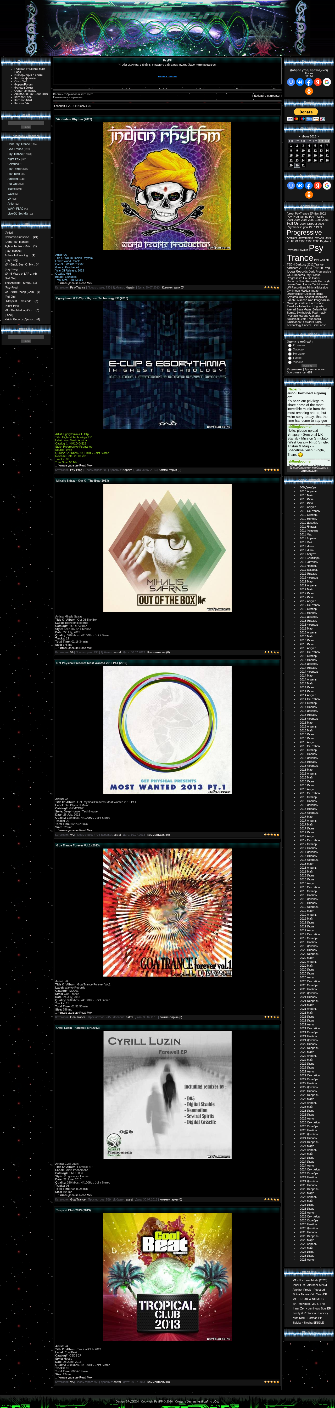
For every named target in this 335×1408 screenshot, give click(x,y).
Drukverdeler (295, 293)
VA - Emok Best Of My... (20, 264)
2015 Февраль (309, 718)
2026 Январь (308, 1232)
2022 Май (306, 1059)
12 (315, 150)
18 (309, 155)
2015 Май (306, 730)
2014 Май (306, 683)
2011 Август (308, 554)
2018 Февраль (309, 859)
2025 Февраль (309, 1189)
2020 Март (307, 957)
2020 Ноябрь (308, 989)
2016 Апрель (308, 773)
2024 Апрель (308, 1149)
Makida (305, 290)
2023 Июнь (307, 1110)
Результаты (294, 369)
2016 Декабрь (309, 804)
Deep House (303, 284)
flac (316, 213)
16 (297, 155)
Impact (315, 290)
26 (315, 160)
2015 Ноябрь (308, 753)
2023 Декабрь (309, 1134)
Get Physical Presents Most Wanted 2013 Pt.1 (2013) (91, 663)
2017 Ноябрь (308, 848)
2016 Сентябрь (310, 793)
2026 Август (308, 1259)
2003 (325, 219)
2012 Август (308, 601)
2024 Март (307, 1145)
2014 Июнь (307, 687)
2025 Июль (307, 1208)
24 (303, 160)
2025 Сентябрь (310, 1216)
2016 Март (307, 769)
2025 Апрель (308, 1196)
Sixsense (301, 300)
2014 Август (308, 695)
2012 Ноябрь (308, 612)
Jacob (291, 300)
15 (291, 155)
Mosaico (322, 287)
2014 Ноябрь (308, 706)
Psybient (325, 241)
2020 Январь (308, 949)
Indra (302, 306)
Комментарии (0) (173, 287)
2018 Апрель (308, 867)
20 (321, 155)
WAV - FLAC (16, 208)
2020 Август (308, 977)
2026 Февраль (309, 1236)
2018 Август (308, 883)
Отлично (299, 345)
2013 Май (306, 636)
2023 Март (307, 1098)
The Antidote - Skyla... (18, 282)
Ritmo (319, 293)
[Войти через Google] (327, 82)
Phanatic (292, 315)
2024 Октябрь (309, 1173)
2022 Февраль (309, 1047)
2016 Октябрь (309, 797)
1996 (318, 219)
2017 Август (308, 836)
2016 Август (308, 789)
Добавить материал (267, 95)
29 (291, 165)
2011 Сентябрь (310, 557)
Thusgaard (314, 318)
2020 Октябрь (309, 985)
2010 (290, 241)
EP (312, 213)
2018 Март (307, 863)
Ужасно (298, 361)
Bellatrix (317, 309)
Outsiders (308, 322)
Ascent (309, 296)
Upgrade (317, 306)
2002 (323, 213)
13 (321, 150)
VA (9, 198)
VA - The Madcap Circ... (20, 310)
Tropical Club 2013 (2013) (73, 1210)
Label (11, 193)
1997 (312, 227)
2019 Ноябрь (308, 942)
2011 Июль (307, 550)
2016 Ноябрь (308, 801)
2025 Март (307, 1193)
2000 (316, 241)
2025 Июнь (307, 1204)
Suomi (11, 188)
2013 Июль (307, 644)
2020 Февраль (309, 953)
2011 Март (307, 534)
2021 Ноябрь (308, 1036)
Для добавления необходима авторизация (309, 469)
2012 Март (307, 581)
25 (309, 160)
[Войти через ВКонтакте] (300, 82)
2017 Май (306, 824)
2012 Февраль (309, 577)
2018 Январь (308, 855)
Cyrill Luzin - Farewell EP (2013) (78, 1027)
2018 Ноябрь (308, 895)
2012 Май (306, 589)
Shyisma (292, 296)
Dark (328, 237)
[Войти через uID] (291, 82)
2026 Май (306, 1247)
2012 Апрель (308, 585)
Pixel (315, 312)
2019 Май (306, 918)
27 (321, 160)
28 (327, 160)
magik (322, 312)
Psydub (303, 249)
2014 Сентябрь (310, 699)
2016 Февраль (309, 765)
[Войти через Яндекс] (318, 82)
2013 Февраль (309, 624)
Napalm (130, 287)
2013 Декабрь (309, 663)
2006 (321, 223)
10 (303, 150)
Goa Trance (15, 149)
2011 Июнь (307, 546)
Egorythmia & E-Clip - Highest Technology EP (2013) (92, 298)
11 (309, 150)
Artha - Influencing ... (18, 255)
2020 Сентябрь (310, 981)
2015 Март (307, 722)
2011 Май (306, 542)
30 (297, 165)
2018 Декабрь (309, 899)
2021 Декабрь (309, 1040)
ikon (310, 300)
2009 (311, 219)
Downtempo (305, 237)
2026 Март (307, 1240)
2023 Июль (307, 1114)
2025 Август (308, 1212)
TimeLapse (319, 325)
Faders (306, 325)
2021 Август (308, 1024)
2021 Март (307, 1004)
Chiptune (13, 163)
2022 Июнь (307, 1063)
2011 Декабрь (309, 569)
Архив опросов (315, 369)
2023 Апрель (308, 1102)
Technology (294, 325)
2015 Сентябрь (310, 746)
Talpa (318, 322)
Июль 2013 (309, 136)
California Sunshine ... (18, 237)
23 (297, 160)
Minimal (311, 287)
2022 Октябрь (309, 1079)
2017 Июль (307, 832)
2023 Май (306, 1106)
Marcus (303, 315)
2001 (290, 219)
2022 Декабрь (309, 1087)
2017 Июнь (307, 828)
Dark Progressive (320, 271)
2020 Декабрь (309, 993)
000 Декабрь (308, 487)
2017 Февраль (309, 812)
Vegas (308, 309)
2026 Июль (307, 1255)
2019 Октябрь (309, 938)
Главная (59, 105)
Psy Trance (305, 253)
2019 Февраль (309, 906)
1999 (319, 227)
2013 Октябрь (309, 655)
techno (304, 216)
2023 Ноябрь (308, 1130)
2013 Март (307, 628)
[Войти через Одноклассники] (309, 91)
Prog (327, 267)
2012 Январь (308, 573)
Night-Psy (14, 158)
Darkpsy (300, 264)
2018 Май (306, 871)
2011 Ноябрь (308, 565)
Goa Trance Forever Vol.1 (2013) (78, 845)
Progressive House (299, 278)
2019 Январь (308, 902)
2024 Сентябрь (310, 1169)
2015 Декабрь (309, 757)
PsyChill (319, 237)
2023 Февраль (309, 1095)
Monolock (321, 296)
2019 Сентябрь (310, 934)
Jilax (301, 296)
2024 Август (308, 1165)
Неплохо (299, 353)
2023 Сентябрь (310, 1122)
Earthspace (316, 303)
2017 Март (307, 816)
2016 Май (306, 777)
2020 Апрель (308, 961)
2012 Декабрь (309, 616)
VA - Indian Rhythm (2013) (74, 119)
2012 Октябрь (309, 608)
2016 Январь (308, 761)
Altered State (295, 309)
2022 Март (307, 1051)
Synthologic (304, 312)
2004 (303, 223)
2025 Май (306, 1200)
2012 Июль (307, 597)
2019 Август (308, 930)
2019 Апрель (308, 914)
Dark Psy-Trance (19, 144)
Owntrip (292, 303)
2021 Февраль (309, 1000)
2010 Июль (307, 503)
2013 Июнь (307, 640)
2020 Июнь (307, 969)
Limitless (303, 303)
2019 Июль (307, 926)
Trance (318, 264)
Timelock (292, 306)
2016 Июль (307, 785)
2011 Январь (308, 526)
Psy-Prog (14, 168)
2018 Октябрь (309, 891)
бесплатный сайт (198, 1401)
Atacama (314, 315)
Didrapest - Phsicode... (19, 301)
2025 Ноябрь (308, 1224)
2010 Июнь (307, 499)
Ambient (13, 178)
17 (303, 155)
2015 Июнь (307, 734)
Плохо (297, 357)
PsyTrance (302, 213)
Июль (81, 105)
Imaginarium (322, 300)
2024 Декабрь (309, 1181)
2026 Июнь (307, 1251)
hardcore (292, 267)
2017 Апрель (308, 820)
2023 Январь (308, 1091)
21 (327, 155)
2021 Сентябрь (310, 1028)
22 (291, 160)
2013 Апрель (308, 632)
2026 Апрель (308, 1243)
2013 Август (308, 648)
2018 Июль (307, 879)
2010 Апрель (308, 491)
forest (290, 213)
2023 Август (308, 1118)
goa (305, 227)
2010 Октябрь (309, 514)
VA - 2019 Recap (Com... (20, 291)
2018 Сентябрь (310, 887)
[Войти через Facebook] (309, 82)
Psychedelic (294, 227)
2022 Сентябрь (310, 1075)
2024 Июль (307, 1161)
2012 (310, 264)
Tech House (320, 284)
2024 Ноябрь (308, 1177)
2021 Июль (307, 1020)
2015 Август (308, 742)
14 (327, 150)
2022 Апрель (308, 1055)
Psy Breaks (313, 274)
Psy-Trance (15, 153)
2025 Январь (308, 1185)
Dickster (309, 293)
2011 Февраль (309, 530)
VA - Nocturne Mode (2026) (310, 1280)
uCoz (216, 1401)
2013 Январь (308, 620)
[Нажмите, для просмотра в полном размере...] (167, 249)
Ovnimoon (293, 290)
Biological (293, 318)
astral (117, 652)
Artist (11, 203)
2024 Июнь (307, 1157)
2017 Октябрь (309, 844)
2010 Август (308, 507)
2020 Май (306, 965)
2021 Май (306, 1012)
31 (303, 165)
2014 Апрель (308, 679)
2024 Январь (308, 1138)
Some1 (291, 312)
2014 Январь (308, 667)
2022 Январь (308, 1044)
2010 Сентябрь (310, 510)
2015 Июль (307, 738)
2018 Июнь (307, 875)
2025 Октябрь (309, 1220)
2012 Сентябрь (310, 605)
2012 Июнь (307, 593)
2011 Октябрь (309, 561)
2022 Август (308, 1071)
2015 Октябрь (309, 750)
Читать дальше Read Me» (75, 283)
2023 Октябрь (309, 1126)
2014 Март (307, 675)
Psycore (292, 249)
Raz (309, 306)
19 (315, 155)
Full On (12, 183)
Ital (325, 309)
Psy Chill (319, 259)
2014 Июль (307, 691)
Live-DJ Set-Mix (18, 213)
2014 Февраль (309, 671)
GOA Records (296, 274)
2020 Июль (307, 973)
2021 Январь (308, 997)
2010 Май (306, 495)
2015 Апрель (308, 726)
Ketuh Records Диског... (20, 319)
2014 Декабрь (309, 710)
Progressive (304, 232)
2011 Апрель (308, 538)
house (291, 284)
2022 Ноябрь (308, 1083)
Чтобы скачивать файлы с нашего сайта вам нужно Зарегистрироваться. (167, 64)
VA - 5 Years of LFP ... (18, 273)
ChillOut (312, 223)
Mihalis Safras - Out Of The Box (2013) (82, 480)
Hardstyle (324, 281)
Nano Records (308, 281)
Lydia (302, 318)
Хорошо (298, 349)
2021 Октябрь (309, 1032)
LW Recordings (296, 287)
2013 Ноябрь (308, 659)
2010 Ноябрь (308, 518)
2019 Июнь (307, 922)
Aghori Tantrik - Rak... (18, 246)
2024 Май (306, 1153)
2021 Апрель (308, 1008)
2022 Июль (307, 1067)
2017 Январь (308, 808)
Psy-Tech (14, 173)
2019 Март (307, 910)
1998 (302, 241)
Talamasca (294, 322)
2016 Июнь (307, 781)
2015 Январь (308, 714)
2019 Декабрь (309, 946)
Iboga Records (297, 271)
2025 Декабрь (309, 1228)
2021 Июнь (307, 1016)
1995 (309, 241)
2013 (71, 105)
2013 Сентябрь (310, 652)
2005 (304, 219)
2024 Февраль (309, 1142)
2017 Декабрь (309, 851)
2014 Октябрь (309, 703)
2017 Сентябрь (310, 840)
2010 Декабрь (309, 522)
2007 (297, 219)
